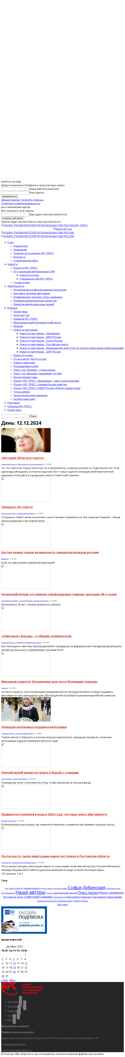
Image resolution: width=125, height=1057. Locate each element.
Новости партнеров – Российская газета (44, 344)
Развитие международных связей (33, 304)
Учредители (20, 246)
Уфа (6, 888)
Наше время (114, 897)
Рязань (85, 901)
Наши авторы (30, 892)
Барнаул (87, 897)
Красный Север (65, 901)
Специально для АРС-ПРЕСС (36, 278)
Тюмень (49, 893)
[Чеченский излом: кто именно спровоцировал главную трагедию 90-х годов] (26, 587)
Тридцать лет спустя (17, 507)
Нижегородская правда (57, 888)
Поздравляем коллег (25, 366)
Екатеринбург (8, 893)
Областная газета (113, 888)
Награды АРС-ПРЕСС (19, 406)
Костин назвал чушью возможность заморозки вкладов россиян (50, 552)
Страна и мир (21, 282)
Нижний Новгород (32, 888)
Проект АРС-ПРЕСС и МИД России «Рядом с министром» (47, 388)
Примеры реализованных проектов (35, 300)
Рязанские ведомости (47, 901)
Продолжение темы (25, 377)
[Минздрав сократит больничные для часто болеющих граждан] (26, 675)
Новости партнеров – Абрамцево (40, 333)
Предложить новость (15, 1026)
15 (26, 963)
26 (14, 971)
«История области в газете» (22, 458)
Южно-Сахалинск (111, 893)
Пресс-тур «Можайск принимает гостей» (37, 373)
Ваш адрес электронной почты (48, 214)
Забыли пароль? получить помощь (22, 199)
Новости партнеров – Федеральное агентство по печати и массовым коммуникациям (72, 348)
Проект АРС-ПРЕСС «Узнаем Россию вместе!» (40, 384)
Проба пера (20, 311)
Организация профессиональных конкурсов (39, 289)
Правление (20, 249)
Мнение (18, 326)
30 (3, 976)
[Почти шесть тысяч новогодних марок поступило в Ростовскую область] (26, 849)
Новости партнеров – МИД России (40, 337)
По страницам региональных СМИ (34, 271)
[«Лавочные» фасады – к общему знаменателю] (26, 629)
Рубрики (12, 308)
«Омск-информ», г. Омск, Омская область (14, 779)
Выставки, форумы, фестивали (31, 293)
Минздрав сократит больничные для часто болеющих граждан (49, 681)
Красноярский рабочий (66, 892)
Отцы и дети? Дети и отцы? (30, 359)
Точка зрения (21, 391)
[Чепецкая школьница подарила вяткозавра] (26, 720)
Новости (12, 264)
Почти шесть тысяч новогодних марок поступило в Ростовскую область (55, 856)
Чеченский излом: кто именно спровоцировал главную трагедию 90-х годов (59, 594)
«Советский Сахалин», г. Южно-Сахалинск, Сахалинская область (22, 464)
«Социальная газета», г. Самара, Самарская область (18, 513)
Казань (11, 888)
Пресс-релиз (88, 892)
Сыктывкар (99, 897)
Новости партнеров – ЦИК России (40, 351)
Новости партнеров (25, 329)
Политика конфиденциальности (20, 203)
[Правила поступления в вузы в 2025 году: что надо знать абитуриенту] (26, 807)
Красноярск (73, 897)
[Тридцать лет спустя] (26, 500)
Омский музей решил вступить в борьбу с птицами (40, 772)
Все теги (62, 904)
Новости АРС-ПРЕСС (25, 268)
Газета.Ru (4, 688)
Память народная (24, 362)
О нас (10, 242)
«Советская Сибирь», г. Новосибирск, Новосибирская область (21, 643)
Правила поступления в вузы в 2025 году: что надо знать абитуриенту (54, 814)
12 (14, 963)
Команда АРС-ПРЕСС (25, 319)
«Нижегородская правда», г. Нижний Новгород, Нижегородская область (25, 601)
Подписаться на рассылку (17, 1032)
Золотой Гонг (21, 315)
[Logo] (37, 232)
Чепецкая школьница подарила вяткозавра (34, 727)
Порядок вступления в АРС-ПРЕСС (33, 253)
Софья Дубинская (86, 887)
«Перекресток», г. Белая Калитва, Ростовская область (18, 863)
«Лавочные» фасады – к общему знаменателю (36, 636)
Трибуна (77, 901)
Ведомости (5, 559)
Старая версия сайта (25, 260)
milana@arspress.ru (20, 1050)
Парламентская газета (8, 821)
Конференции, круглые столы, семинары (37, 297)
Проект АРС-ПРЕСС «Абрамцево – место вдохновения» (46, 381)
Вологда (19, 888)
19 (14, 967)
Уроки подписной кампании (30, 395)
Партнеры (13, 402)
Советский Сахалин (38, 897)
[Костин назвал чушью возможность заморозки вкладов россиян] (26, 546)
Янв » (12, 980)
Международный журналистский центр (37, 322)
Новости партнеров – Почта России (41, 340)
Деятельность (15, 286)
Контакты (19, 257)
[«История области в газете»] (26, 451)
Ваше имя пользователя (44, 189)
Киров (44, 888)
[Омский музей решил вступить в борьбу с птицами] (26, 766)
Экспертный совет (24, 399)
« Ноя (4, 980)
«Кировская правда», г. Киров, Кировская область (17, 733)
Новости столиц (29, 275)
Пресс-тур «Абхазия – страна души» (34, 370)
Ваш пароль (36, 192)
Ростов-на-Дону (13, 897)
